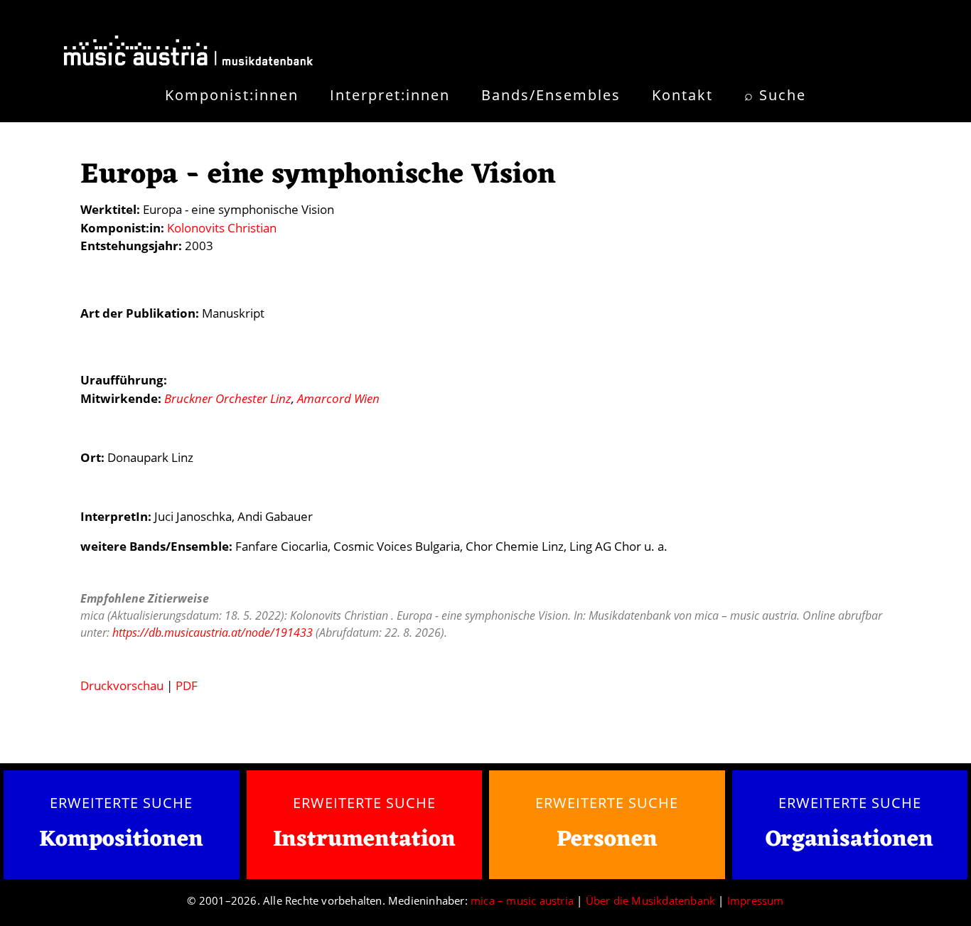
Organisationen (849, 839)
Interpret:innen (390, 94)
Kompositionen (121, 840)
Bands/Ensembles (551, 94)
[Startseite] (188, 53)
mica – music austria (522, 900)
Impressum (755, 900)
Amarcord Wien (338, 398)
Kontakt (682, 94)
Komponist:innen (232, 94)
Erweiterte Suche (121, 802)
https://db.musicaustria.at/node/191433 (212, 632)
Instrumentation (364, 839)
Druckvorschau (121, 685)
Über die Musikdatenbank (651, 900)
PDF (187, 685)
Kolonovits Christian (222, 228)
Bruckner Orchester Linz (227, 398)
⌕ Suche (775, 94)
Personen (607, 839)
